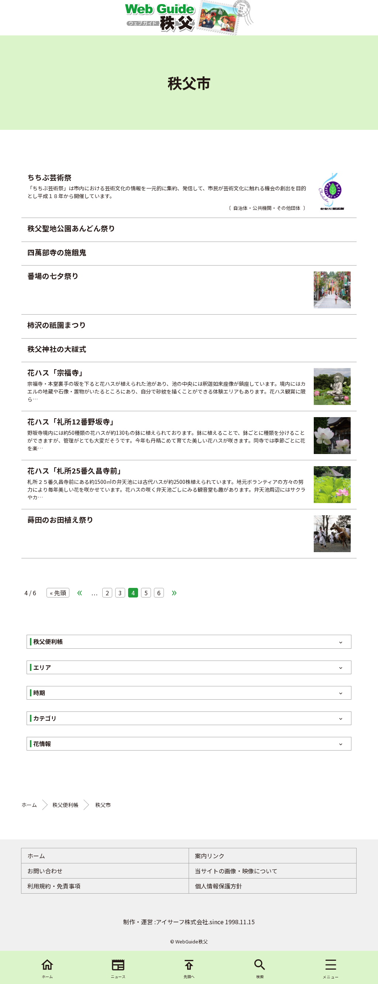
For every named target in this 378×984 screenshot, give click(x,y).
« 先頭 (58, 592)
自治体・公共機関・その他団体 (266, 207)
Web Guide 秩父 (160, 17)
